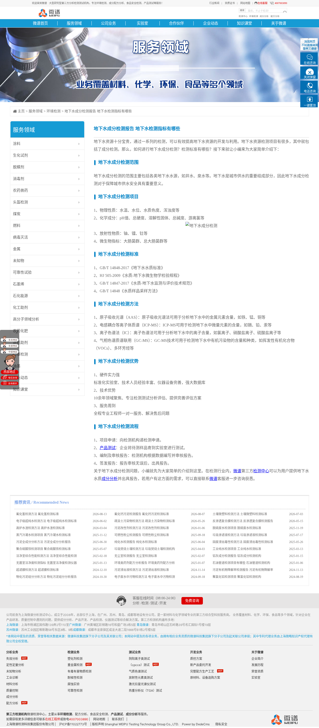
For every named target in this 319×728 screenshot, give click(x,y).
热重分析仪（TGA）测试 (145, 690)
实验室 (142, 23)
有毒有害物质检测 (79, 671)
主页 (21, 111)
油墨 (16, 366)
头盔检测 (20, 202)
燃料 (16, 226)
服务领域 (74, 23)
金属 (16, 249)
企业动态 (210, 23)
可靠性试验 (22, 272)
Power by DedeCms (196, 724)
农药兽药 (20, 190)
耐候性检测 (75, 677)
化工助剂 (20, 307)
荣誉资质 (257, 671)
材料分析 (12, 684)
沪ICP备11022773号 (73, 724)
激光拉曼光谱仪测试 (142, 684)
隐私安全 (221, 724)
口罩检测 (20, 354)
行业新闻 (214, 3)
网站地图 (245, 3)
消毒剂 (18, 179)
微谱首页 (40, 23)
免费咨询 (192, 601)
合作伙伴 (176, 23)
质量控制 (12, 690)
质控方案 (196, 659)
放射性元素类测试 (141, 677)
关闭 (16, 332)
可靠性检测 (75, 690)
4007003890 (281, 3)
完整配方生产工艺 (202, 671)
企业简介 (257, 659)
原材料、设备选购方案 (205, 677)
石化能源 (20, 296)
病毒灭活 (20, 237)
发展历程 (257, 665)
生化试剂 (20, 155)
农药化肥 (20, 331)
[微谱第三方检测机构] (49, 12)
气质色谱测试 (138, 671)
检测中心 (243, 16)
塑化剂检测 (75, 659)
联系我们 (118, 719)
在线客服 (262, 3)
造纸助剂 (20, 343)
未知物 (18, 261)
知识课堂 (244, 23)
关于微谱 (278, 23)
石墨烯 (18, 284)
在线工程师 (52, 719)
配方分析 (275, 16)
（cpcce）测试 (139, 665)
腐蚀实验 (74, 684)
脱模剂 (18, 167)
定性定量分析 (15, 665)
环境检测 (253, 16)
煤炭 (16, 214)
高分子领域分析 (26, 319)
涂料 (16, 144)
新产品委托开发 (200, 665)
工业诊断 (12, 677)
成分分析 (264, 16)
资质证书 (230, 3)
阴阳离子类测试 (139, 659)
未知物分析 (13, 671)
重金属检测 (75, 665)
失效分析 (12, 659)
